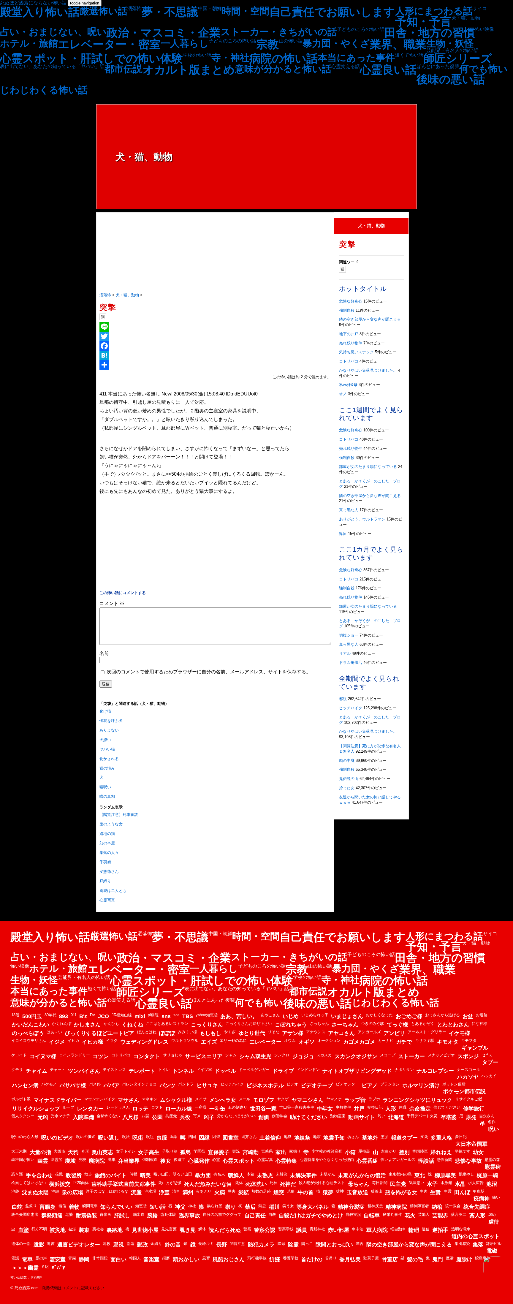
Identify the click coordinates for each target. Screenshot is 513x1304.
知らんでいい (116, 1207)
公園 (157, 1117)
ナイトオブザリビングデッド (357, 1071)
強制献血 (150, 1159)
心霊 (216, 1159)
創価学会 (279, 1116)
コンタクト (146, 1056)
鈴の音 (173, 1245)
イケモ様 (459, 1033)
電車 (27, 1259)
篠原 (343, 533)
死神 (273, 1182)
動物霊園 (338, 1116)
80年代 (50, 1015)
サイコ (480, 8)
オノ (343, 394)
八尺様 (131, 1117)
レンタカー (90, 1109)
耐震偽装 (86, 1215)
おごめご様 (409, 1016)
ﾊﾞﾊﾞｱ (58, 1268)
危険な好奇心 (350, 301)
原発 (471, 1117)
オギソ (307, 1042)
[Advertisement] (215, 253)
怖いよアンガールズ (398, 1159)
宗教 (267, 44)
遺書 (51, 1243)
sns (166, 1016)
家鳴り (295, 1151)
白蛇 (17, 1207)
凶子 (209, 1117)
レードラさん (118, 1107)
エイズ (209, 1042)
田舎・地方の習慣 (429, 32)
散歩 (88, 1174)
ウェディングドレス (144, 1042)
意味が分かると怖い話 (283, 69)
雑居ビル (493, 1243)
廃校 (82, 1159)
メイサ (201, 1099)
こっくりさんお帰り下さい (249, 1023)
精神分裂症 (351, 1207)
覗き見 (188, 1230)
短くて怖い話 (409, 55)
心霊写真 (107, 900)
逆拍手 (440, 1230)
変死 (424, 1136)
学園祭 (199, 1151)
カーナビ (385, 1040)
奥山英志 (102, 1152)
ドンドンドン (308, 1069)
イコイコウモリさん (28, 1040)
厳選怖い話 (103, 11)
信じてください (446, 1107)
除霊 (293, 1245)
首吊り (331, 1258)
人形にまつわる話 (434, 11)
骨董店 (390, 1259)
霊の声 (41, 1258)
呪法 (126, 1136)
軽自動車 (398, 1229)
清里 (176, 1191)
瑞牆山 (376, 1191)
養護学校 (290, 1258)
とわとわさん (453, 1025)
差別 (404, 1152)
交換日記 (375, 1107)
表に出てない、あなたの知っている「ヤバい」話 (52, 66)
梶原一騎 (487, 1175)
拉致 (59, 1174)
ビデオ (292, 1084)
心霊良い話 (388, 69)
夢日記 (461, 1136)
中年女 (325, 1109)
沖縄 (55, 1191)
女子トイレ (125, 1151)
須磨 (166, 1258)
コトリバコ (348, 361)
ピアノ (370, 1085)
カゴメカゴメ (359, 1042)
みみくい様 (187, 1032)
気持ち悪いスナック (356, 352)
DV (92, 1015)
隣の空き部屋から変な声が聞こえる (370, 319)
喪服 (161, 1138)
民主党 (398, 1184)
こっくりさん (207, 1025)
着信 (62, 1206)
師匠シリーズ (457, 58)
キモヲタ (468, 1040)
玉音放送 (357, 1192)
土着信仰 (270, 1138)
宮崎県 (267, 1151)
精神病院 (396, 1207)
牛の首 (305, 1192)
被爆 (72, 1229)
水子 (432, 1184)
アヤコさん (341, 1033)
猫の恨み (107, 768)
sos (176, 1015)
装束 (84, 1230)
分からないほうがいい (236, 1116)
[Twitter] (215, 336)
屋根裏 (364, 1151)
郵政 (142, 1245)
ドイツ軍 (204, 1069)
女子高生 (148, 1152)
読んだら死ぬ (225, 1230)
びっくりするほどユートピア (99, 1033)
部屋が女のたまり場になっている (368, 466)
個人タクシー (22, 1116)
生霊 (448, 1191)
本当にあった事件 (356, 57)
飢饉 (274, 1259)
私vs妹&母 (348, 384)
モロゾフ (263, 1100)
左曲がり (388, 1151)
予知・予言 (423, 21)
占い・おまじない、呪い (53, 32)
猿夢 (328, 1192)
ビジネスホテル (265, 1085)
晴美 (145, 1175)
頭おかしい (186, 1259)
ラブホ (374, 1099)
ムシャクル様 (176, 1100)
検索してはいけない (28, 1182)
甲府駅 (478, 1191)
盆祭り (31, 1206)
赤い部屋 (338, 1230)
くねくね (132, 1025)
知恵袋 (141, 1206)
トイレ (164, 1069)
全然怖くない (108, 1116)
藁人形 (477, 1215)
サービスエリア (203, 1056)
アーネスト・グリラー (427, 1032)
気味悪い (416, 1182)
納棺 (437, 1207)
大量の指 (40, 1152)
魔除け (464, 1259)
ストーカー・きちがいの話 (279, 32)
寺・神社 (230, 57)
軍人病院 (377, 1230)
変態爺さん (109, 871)
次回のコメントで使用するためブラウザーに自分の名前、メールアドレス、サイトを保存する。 (209, 671)
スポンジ (468, 1056)
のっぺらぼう (28, 1033)
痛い (496, 1197)
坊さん (353, 1136)
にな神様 (479, 1023)
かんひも (111, 1023)
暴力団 (203, 1175)
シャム (231, 1055)
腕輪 (152, 1215)
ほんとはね (146, 1032)
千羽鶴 (105, 862)
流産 (136, 1192)
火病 (219, 1192)
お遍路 (481, 1015)
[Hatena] (215, 355)
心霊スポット (239, 1161)
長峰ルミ (206, 1243)
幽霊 (42, 1161)
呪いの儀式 (85, 1136)
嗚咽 (174, 1136)
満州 (188, 1192)
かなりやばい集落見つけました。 (368, 370)
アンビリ (394, 1033)
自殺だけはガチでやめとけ (311, 1215)
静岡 (84, 1259)
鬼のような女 (111, 824)
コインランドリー (74, 1055)
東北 (419, 1175)
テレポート (142, 1071)
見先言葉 (169, 1229)
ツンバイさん (84, 1071)
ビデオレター (347, 1084)
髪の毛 (415, 1259)
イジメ (57, 1042)
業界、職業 (398, 44)
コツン (101, 1056)
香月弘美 (350, 1259)
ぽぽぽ (167, 1033)
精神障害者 (419, 1206)
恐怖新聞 (444, 1159)
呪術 (137, 1138)
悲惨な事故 (468, 1161)
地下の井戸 (348, 334)
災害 (231, 1191)
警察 (247, 1229)
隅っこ (307, 1243)
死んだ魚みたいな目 (208, 1184)
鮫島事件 (482, 1258)
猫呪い (105, 787)
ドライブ (283, 1071)
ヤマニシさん (308, 1100)
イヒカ (73, 1040)
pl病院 (153, 1015)
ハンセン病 (25, 1085)
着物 (74, 1207)
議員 (301, 1230)
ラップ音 (355, 1100)
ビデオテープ (317, 1085)
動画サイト (361, 1117)
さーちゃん (345, 1025)
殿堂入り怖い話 (40, 12)
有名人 (219, 1174)
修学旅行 (473, 1109)
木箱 (250, 1174)
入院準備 (83, 1117)
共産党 (171, 1116)
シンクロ (281, 1055)
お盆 (468, 1016)
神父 (180, 1207)
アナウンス (315, 1032)
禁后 (250, 1207)
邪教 (106, 1243)
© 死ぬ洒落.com (24, 1288)
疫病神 (482, 1199)
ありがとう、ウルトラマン (362, 519)
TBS (187, 1016)
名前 (104, 653)
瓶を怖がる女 (401, 1192)
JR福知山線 (122, 1015)
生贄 (435, 1192)
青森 (72, 1258)
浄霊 (164, 1192)
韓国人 (135, 1258)
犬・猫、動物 (466, 18)
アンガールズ (369, 1032)
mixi (139, 1016)
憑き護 (17, 1174)
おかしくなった (379, 1015)
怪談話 (426, 1161)
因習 (216, 1136)
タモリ (17, 1069)
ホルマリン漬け (421, 1085)
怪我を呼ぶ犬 (111, 721)
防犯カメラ (261, 1245)
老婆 (69, 1214)
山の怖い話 (291, 41)
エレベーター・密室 (109, 44)
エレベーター (265, 1042)
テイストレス (114, 1069)
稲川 (274, 1207)
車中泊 (357, 1229)
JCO (103, 1016)
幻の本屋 (107, 843)
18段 (15, 1015)
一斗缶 (217, 1109)
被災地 (58, 1230)
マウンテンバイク (99, 1099)
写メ (197, 1116)
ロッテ (140, 1109)
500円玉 (32, 1016)
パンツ (167, 1085)
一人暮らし (185, 43)
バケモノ (49, 1084)
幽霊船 (56, 1159)
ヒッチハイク (350, 708)
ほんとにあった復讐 (438, 66)
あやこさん (270, 1015)
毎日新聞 (379, 1182)
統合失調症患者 (24, 1214)
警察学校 (286, 1229)
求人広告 (476, 1182)
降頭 (281, 1243)
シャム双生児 (255, 1056)
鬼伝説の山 (348, 778)
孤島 (185, 1152)
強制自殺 (346, 310)
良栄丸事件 (392, 1214)
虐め (492, 1214)
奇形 (85, 1151)
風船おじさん (229, 1259)
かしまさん (87, 1025)
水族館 (446, 1182)
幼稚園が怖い (22, 1159)
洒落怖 (134, 8)
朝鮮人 (236, 1175)
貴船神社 (317, 1229)
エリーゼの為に (233, 1040)
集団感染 (462, 1243)
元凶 (42, 1117)
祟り (230, 1207)
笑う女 (288, 1206)
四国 (192, 1136)
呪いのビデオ (57, 1138)
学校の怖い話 (197, 55)
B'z (83, 1016)
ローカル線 (178, 1109)
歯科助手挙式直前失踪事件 (123, 1184)
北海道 (396, 1117)
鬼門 (437, 1259)
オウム (290, 1040)
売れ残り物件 (350, 343)
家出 (281, 1152)
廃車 (111, 1159)
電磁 (492, 1251)
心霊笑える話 (345, 66)
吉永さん (487, 1116)
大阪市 (59, 1151)
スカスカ (324, 1055)
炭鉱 (243, 1192)
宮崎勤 (251, 1152)
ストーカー (411, 1056)
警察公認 (264, 1230)
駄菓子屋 (371, 1258)
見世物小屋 (145, 1230)
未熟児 (265, 1175)
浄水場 (150, 1191)
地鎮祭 (302, 1138)
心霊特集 (286, 1161)
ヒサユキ (207, 1085)
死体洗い (256, 1184)
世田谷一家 (263, 1109)
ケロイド (19, 1055)
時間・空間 (245, 11)
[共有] (215, 365)
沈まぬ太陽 (35, 1192)
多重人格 (441, 1138)
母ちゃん (358, 1184)
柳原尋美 (445, 1175)
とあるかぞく (422, 1023)
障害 (359, 1243)
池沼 (491, 1184)
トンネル (183, 1071)
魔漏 (450, 1258)
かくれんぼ (61, 1023)
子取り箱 (170, 1151)
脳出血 (139, 1214)
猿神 (340, 1191)
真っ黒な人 (348, 510)
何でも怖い (483, 69)
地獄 (288, 1136)
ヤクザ (283, 1099)
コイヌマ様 (43, 1056)
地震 (317, 1136)
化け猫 (105, 711)
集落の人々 (109, 852)
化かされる (109, 759)
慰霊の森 (492, 1159)
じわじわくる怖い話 (44, 90)
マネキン (149, 1099)
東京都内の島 (400, 1174)
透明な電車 (461, 1229)
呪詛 (150, 1136)
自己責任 (255, 1215)
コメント (111, 603)
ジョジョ (303, 1056)
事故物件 (343, 1107)
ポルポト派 (21, 1099)
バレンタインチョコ (139, 1084)
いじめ (291, 1016)
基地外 (370, 1138)
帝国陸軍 (420, 1151)
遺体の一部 (21, 1243)
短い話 (158, 1207)
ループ (68, 1107)
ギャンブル (475, 1048)
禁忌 (262, 1206)
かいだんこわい (30, 1025)
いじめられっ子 (314, 1015)
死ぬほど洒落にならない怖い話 (33, 2)
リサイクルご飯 (468, 1099)
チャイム (36, 1071)
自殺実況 (353, 1214)
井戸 (359, 1109)
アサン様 (292, 1033)
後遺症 (179, 1159)
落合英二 (458, 1214)
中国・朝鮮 (210, 8)
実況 (236, 1151)
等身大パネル (313, 1207)
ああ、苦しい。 (239, 1016)
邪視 (343, 699)
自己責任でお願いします (332, 12)
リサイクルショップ (36, 1109)
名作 (491, 1122)
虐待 (493, 1222)
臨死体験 (168, 1214)
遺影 (39, 1245)
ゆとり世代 (251, 1033)
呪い (493, 1129)
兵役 (185, 1117)
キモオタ (447, 1042)
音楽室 (151, 1259)
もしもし (210, 1033)
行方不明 (39, 1229)
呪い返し (108, 1138)
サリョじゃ (172, 1055)
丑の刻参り (237, 1107)
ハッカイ (489, 1076)
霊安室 (58, 1259)
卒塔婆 (449, 1117)
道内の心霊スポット (476, 1236)
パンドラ (186, 1084)
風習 (206, 1258)
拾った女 (346, 788)
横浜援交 (59, 1184)
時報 (133, 1174)
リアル (345, 653)
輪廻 (413, 1230)
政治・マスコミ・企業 (164, 32)
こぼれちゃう (291, 1025)
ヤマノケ (334, 1099)
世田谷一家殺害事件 (296, 1107)
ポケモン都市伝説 (464, 1091)
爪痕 (291, 1191)
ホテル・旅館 (29, 43)
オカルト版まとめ (188, 69)
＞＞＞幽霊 (25, 1268)
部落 (130, 1243)
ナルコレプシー (435, 1071)
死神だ (288, 1184)
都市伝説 (123, 69)
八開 (145, 1116)
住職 (402, 1107)
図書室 (231, 1138)
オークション (329, 1040)
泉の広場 (72, 1192)
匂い (381, 1116)
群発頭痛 (52, 1215)
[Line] (215, 327)
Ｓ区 (45, 1267)
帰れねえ (441, 1152)
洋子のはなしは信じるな (107, 1191)
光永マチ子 (60, 1116)
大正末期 (19, 1151)
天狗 (73, 1152)
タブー (490, 1062)
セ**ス (487, 1055)
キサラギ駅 (424, 1040)
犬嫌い (105, 740)
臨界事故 (189, 1215)
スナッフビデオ (441, 1055)
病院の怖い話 (283, 58)
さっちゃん (319, 1023)
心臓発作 (199, 1161)
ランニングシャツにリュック (417, 1100)
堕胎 (384, 1136)
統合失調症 (476, 1207)
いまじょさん (347, 1016)
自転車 (372, 1215)
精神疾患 (375, 1206)
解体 (202, 1229)
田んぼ (462, 1192)
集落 (478, 1245)
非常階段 (100, 1258)
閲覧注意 (237, 1243)
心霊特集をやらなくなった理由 (327, 1159)
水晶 (460, 1184)
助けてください (308, 1117)
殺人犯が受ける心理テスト (322, 1182)
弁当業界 (129, 1161)
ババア (111, 1085)
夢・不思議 (170, 12)
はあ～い (54, 1032)
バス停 (95, 1084)
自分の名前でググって (222, 1214)
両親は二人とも (112, 890)
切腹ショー (348, 635)
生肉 (424, 1191)
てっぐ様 (397, 1025)
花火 (410, 1215)
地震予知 (334, 1138)
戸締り (105, 881)
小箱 (350, 1152)
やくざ (229, 1032)
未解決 (281, 1174)
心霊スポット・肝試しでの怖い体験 (91, 58)
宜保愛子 (218, 1152)
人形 (390, 1109)
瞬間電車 (90, 1206)
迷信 (426, 1229)
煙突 (278, 1192)
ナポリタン (404, 1069)
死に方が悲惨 (169, 1182)
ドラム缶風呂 (350, 662)
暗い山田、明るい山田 (172, 1174)
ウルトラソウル (184, 1040)
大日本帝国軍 (471, 1144)
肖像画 (105, 1214)
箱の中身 (346, 760)
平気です (462, 1151)
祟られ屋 (214, 1206)
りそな (273, 1032)
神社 (192, 1206)
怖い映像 (484, 29)
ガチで (404, 1042)
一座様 (200, 1107)
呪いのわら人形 (24, 1136)
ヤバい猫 (107, 749)
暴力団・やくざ (336, 43)
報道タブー (404, 1138)
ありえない (109, 730)
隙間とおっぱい (334, 1245)
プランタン (390, 1084)
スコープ (387, 1055)
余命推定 (420, 1109)
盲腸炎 (47, 1207)
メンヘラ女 (222, 1100)
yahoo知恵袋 (207, 1015)
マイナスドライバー (58, 1100)
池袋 (15, 1191)
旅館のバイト (111, 1175)
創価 (263, 1117)
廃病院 (97, 1161)
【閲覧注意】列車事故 (118, 814)
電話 (15, 1258)
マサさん (128, 1100)
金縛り (156, 1243)
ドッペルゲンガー (254, 1069)
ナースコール (468, 1069)
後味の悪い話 (451, 79)
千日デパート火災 (422, 1116)
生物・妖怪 (450, 43)
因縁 (204, 1138)
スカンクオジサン (356, 1056)
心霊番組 (367, 1161)
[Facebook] (215, 346)
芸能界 (440, 1215)
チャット (57, 1069)
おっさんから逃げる (442, 1015)
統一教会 (452, 1206)
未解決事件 (303, 1175)
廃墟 (70, 1161)
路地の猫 (107, 833)
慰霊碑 (493, 1167)
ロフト (157, 1107)
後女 (165, 1161)
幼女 (478, 1152)
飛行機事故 (257, 1258)
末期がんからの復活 (362, 1175)
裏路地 (115, 1230)
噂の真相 (107, 796)
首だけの (311, 1259)
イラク (112, 1040)
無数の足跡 (261, 1191)
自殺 (272, 1214)
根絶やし (466, 1174)
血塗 (23, 1230)
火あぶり (203, 1191)
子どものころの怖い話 (360, 29)
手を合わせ (39, 1175)
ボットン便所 (454, 1084)
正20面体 (81, 1182)
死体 (239, 1182)
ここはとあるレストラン (167, 1023)
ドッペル (225, 1071)
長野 (221, 1245)
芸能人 (424, 1214)
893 (63, 1016)
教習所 (74, 1175)
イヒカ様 (92, 1042)
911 (74, 1015)
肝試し (122, 1215)
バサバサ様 (72, 1085)
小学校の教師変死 (326, 1151)
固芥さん (249, 1136)
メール (244, 1099)
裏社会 (98, 1229)
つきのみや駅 (372, 1023)
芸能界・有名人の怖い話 (452, 50)
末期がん (327, 1174)
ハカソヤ (468, 1077)
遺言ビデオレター (78, 1245)
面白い (118, 1259)
